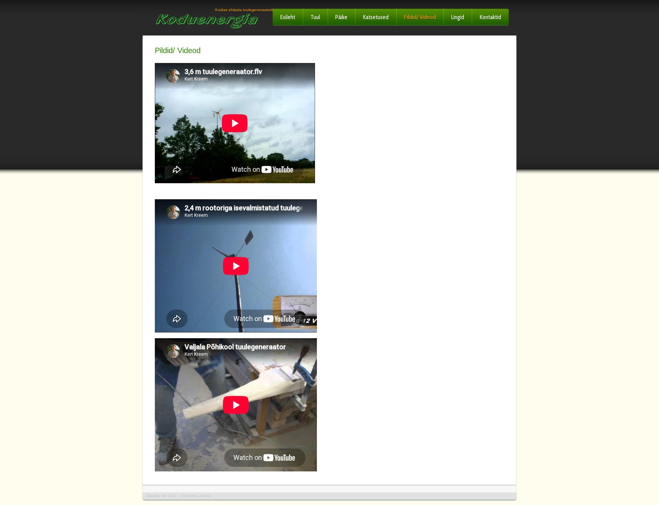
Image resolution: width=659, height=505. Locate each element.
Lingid (457, 17)
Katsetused (376, 17)
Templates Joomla (195, 496)
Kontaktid (490, 17)
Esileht (287, 17)
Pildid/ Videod (420, 17)
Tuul (315, 17)
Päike (341, 17)
